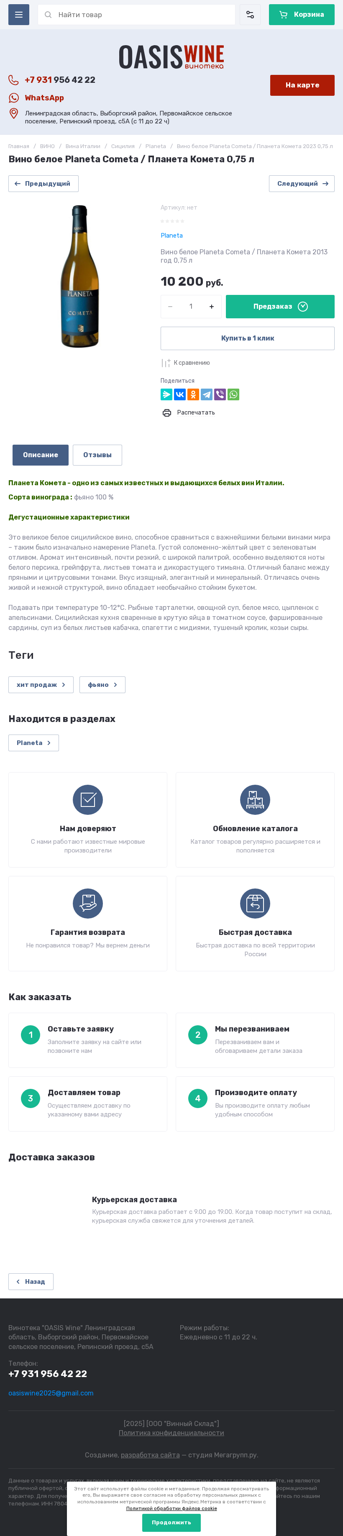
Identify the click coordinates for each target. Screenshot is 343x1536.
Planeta (156, 146)
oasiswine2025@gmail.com (51, 1393)
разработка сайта (150, 1455)
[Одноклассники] (193, 394)
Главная (18, 146)
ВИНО (47, 146)
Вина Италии (83, 146)
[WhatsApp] (233, 394)
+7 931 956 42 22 (47, 1374)
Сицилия (123, 146)
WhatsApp (44, 97)
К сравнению (192, 362)
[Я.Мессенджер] (166, 394)
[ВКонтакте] (180, 394)
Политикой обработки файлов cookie (171, 1508)
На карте (303, 85)
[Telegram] (206, 394)
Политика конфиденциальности (171, 1433)
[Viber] (220, 394)
